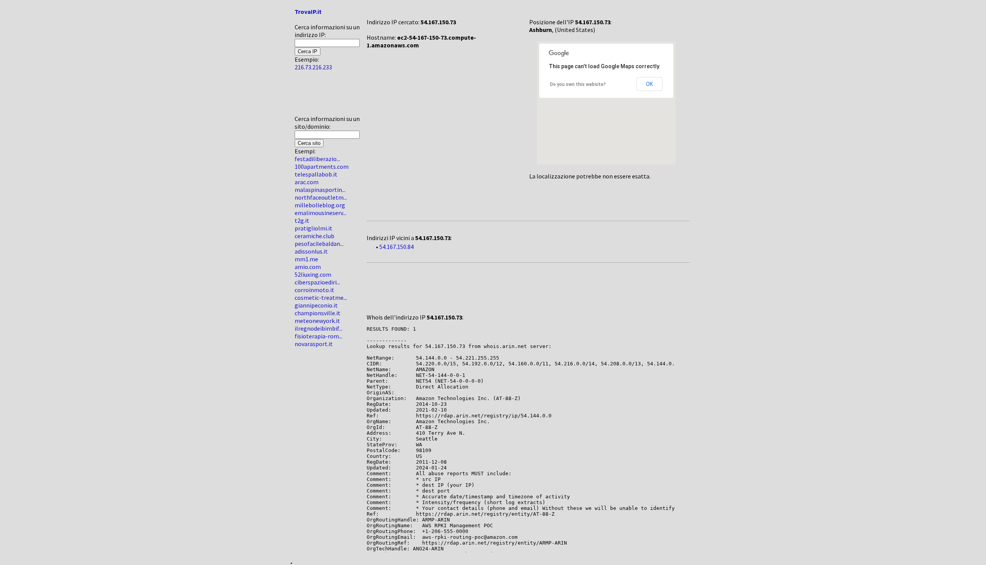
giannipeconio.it (316, 305)
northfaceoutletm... (321, 197)
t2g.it (302, 220)
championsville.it (317, 313)
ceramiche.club (314, 236)
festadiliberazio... (317, 159)
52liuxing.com (313, 274)
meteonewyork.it (317, 321)
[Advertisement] (318, 96)
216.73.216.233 (313, 67)
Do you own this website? (578, 84)
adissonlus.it (311, 251)
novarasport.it (314, 344)
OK (649, 84)
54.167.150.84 (396, 247)
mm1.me (306, 259)
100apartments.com (322, 166)
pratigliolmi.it (313, 228)
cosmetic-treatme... (321, 297)
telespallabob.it (316, 174)
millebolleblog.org (320, 205)
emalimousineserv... (320, 213)
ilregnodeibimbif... (318, 328)
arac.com (307, 182)
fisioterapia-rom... (318, 336)
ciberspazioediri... (317, 282)
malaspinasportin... (320, 189)
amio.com (308, 267)
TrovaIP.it (308, 11)
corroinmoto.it (314, 290)
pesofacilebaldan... (319, 243)
